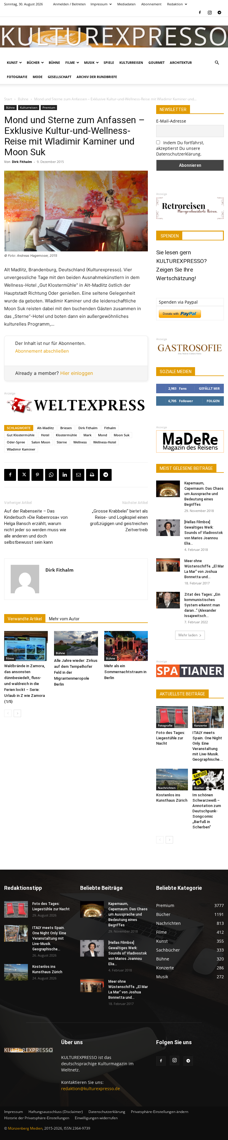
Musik (89, 62)
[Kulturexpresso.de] (114, 36)
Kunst (12, 62)
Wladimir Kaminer (21, 449)
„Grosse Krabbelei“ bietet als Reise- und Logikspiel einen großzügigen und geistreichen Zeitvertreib (119, 520)
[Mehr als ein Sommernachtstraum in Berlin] (126, 646)
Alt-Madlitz (45, 428)
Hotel (45, 435)
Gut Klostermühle (20, 435)
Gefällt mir (209, 388)
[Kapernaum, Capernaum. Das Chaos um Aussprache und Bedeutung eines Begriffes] (168, 489)
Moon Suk (121, 435)
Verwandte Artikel (25, 618)
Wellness (80, 442)
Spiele (109, 62)
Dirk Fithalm (22, 161)
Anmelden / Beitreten (69, 4)
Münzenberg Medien (25, 1128)
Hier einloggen (76, 373)
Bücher (33, 62)
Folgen (213, 401)
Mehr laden (187, 635)
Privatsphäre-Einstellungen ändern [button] (159, 1111)
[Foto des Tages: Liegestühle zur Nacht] (172, 717)
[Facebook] (199, 12)
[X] (24, 475)
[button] (217, 63)
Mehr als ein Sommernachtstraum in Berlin (125, 672)
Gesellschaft (59, 76)
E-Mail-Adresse (171, 121)
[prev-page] (8, 713)
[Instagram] (209, 12)
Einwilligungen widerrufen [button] (96, 1117)
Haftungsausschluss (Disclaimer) (55, 1111)
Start (8, 99)
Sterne (62, 442)
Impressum (99, 4)
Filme (70, 62)
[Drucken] (92, 475)
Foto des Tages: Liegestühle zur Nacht (170, 738)
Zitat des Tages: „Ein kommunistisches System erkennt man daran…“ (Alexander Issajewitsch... (202, 605)
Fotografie (17, 76)
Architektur (181, 62)
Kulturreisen (131, 62)
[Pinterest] (37, 475)
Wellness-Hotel (104, 442)
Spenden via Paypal (178, 302)
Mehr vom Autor (64, 618)
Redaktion (175, 4)
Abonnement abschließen (42, 351)
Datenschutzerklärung (106, 1111)
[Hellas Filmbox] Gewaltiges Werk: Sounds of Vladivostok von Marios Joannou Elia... (203, 533)
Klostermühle (66, 435)
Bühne (54, 62)
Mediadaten (126, 4)
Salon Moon (40, 442)
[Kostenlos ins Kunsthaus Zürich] (172, 779)
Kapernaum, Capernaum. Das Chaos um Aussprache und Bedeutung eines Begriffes (204, 494)
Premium (48, 107)
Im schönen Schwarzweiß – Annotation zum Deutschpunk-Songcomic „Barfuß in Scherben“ (206, 811)
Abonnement (151, 4)
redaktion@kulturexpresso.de (90, 1088)
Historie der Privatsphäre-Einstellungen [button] (36, 1117)
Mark (87, 435)
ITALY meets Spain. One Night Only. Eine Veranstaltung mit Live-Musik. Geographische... (49, 938)
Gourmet (156, 62)
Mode (37, 76)
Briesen (66, 428)
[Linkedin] (65, 475)
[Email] (78, 475)
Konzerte (200, 725)
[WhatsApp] (51, 475)
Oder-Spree (16, 442)
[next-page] (17, 713)
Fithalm (110, 428)
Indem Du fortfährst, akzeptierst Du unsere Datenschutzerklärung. (180, 148)
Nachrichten (166, 788)
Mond (102, 435)
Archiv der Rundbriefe (97, 76)
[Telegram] (219, 12)
